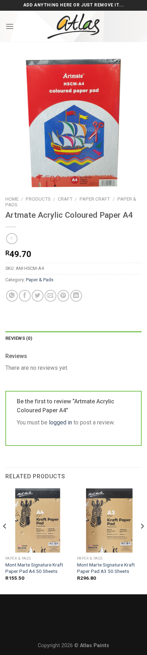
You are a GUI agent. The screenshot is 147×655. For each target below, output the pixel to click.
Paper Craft (95, 199)
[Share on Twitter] (38, 296)
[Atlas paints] (73, 26)
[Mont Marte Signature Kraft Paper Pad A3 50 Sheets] (109, 520)
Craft (65, 199)
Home (12, 199)
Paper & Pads (40, 279)
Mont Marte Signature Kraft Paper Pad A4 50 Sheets (34, 568)
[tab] (73, 338)
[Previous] (5, 540)
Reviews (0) (18, 338)
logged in (60, 422)
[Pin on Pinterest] (63, 296)
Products (38, 199)
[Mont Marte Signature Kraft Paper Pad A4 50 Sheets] (37, 520)
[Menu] (9, 26)
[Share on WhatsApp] (12, 296)
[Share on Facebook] (25, 296)
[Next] (142, 540)
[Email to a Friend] (50, 296)
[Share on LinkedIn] (76, 296)
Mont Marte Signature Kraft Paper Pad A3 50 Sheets (106, 568)
